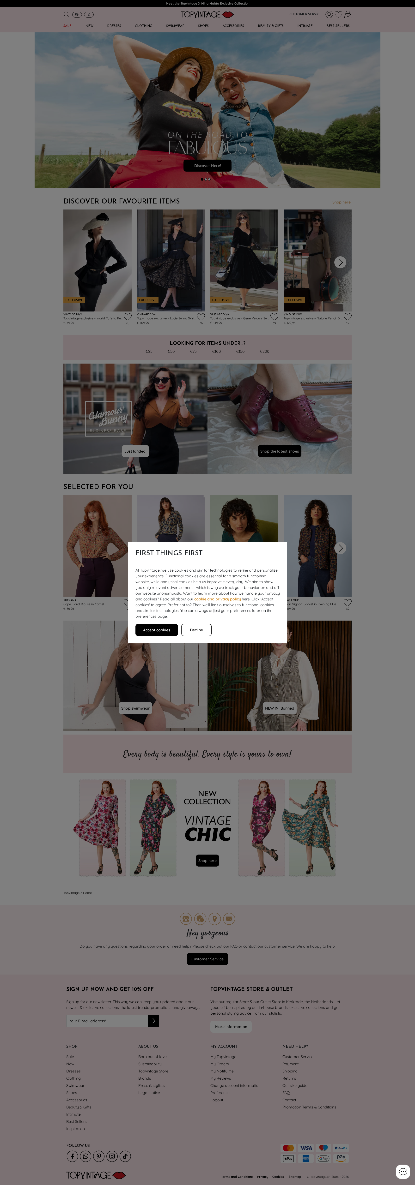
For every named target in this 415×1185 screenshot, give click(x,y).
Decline (196, 630)
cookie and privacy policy (217, 599)
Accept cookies (156, 630)
